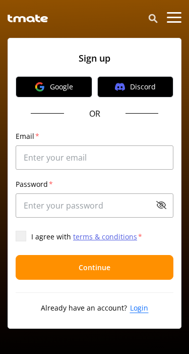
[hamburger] (174, 18)
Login (139, 308)
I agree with (86, 236)
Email (27, 136)
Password (34, 184)
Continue (94, 267)
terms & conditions (105, 236)
